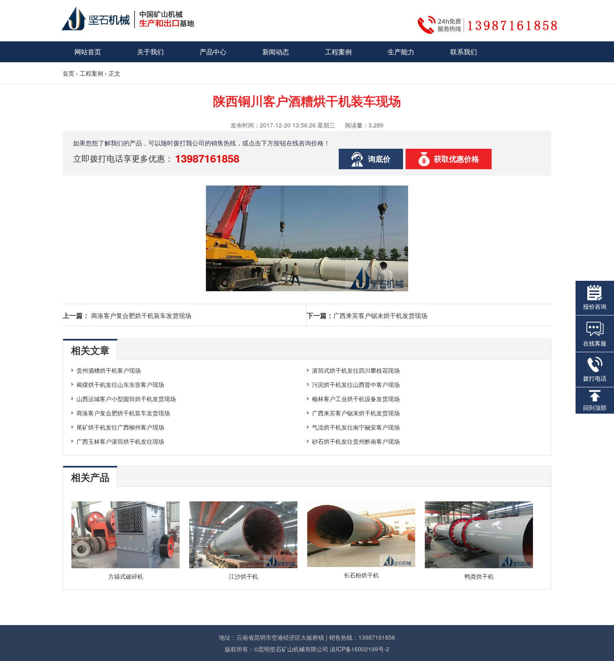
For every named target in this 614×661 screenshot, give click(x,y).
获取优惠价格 (456, 158)
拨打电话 (594, 378)
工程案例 (338, 51)
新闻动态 (275, 51)
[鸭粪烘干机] (479, 566)
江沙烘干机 (243, 576)
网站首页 (87, 51)
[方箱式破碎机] (125, 566)
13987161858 (207, 158)
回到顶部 (594, 407)
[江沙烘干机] (243, 566)
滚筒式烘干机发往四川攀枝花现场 (356, 370)
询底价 (379, 158)
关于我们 (150, 51)
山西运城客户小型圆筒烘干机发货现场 (126, 398)
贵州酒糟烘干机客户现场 (108, 370)
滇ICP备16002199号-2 (359, 649)
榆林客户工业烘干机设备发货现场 (356, 398)
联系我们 (463, 51)
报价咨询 (594, 306)
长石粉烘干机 (361, 575)
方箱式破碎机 (125, 576)
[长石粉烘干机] (361, 564)
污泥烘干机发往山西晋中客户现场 (356, 384)
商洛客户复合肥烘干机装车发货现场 (141, 315)
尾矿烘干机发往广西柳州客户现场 (120, 427)
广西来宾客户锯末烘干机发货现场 (380, 315)
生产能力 (401, 51)
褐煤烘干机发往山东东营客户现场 (120, 384)
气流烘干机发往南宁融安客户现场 (356, 427)
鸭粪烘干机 (479, 576)
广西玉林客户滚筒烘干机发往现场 (120, 441)
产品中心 (213, 51)
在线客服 (594, 343)
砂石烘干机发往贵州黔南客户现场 (356, 441)
